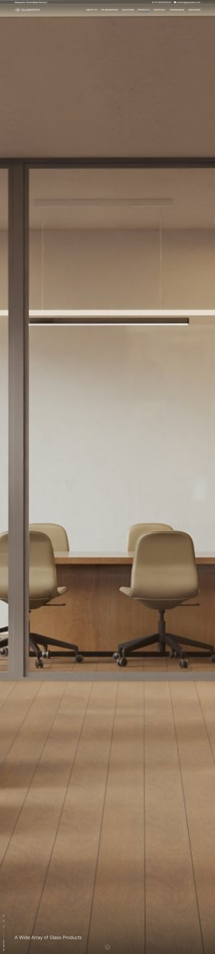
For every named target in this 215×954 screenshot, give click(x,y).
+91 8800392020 (162, 2)
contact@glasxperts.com (188, 2)
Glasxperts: (31, 2)
